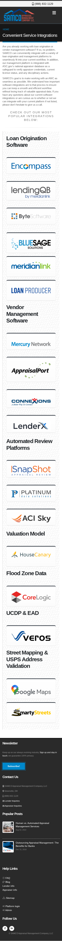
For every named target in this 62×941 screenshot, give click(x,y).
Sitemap (10, 898)
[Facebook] (4, 928)
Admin (8, 910)
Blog (7, 882)
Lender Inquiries (12, 801)
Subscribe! (14, 766)
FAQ (7, 878)
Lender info (8, 886)
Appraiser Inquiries (13, 806)
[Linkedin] (11, 928)
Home (6, 29)
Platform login (12, 906)
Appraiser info (9, 890)
